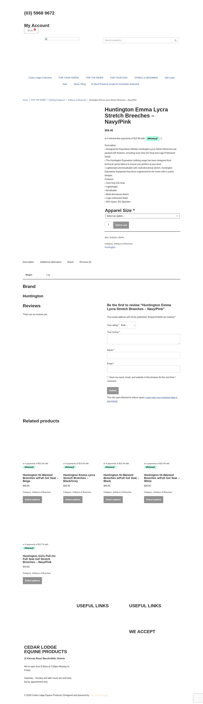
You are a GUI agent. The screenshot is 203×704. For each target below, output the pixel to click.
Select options (32, 499)
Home (25, 100)
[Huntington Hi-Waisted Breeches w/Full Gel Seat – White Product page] (162, 444)
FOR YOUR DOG (118, 78)
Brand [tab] (70, 262)
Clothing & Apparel (57, 100)
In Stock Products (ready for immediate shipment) (115, 84)
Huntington (110, 247)
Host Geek (95, 695)
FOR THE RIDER (94, 78)
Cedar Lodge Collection (40, 78)
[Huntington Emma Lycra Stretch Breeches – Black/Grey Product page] (81, 444)
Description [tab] (28, 262)
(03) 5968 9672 (39, 13)
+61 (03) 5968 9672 (146, 612)
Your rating (113, 325)
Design (104, 695)
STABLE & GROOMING (146, 78)
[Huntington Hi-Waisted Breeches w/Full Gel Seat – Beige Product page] (41, 444)
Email (110, 363)
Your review (113, 332)
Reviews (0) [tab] (85, 262)
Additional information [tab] (50, 262)
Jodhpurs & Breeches (77, 100)
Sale (64, 84)
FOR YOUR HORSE (69, 78)
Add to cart (121, 225)
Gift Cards (170, 78)
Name (110, 350)
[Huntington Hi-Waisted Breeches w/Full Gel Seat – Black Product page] (121, 444)
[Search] (176, 40)
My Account (36, 25)
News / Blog (80, 84)
